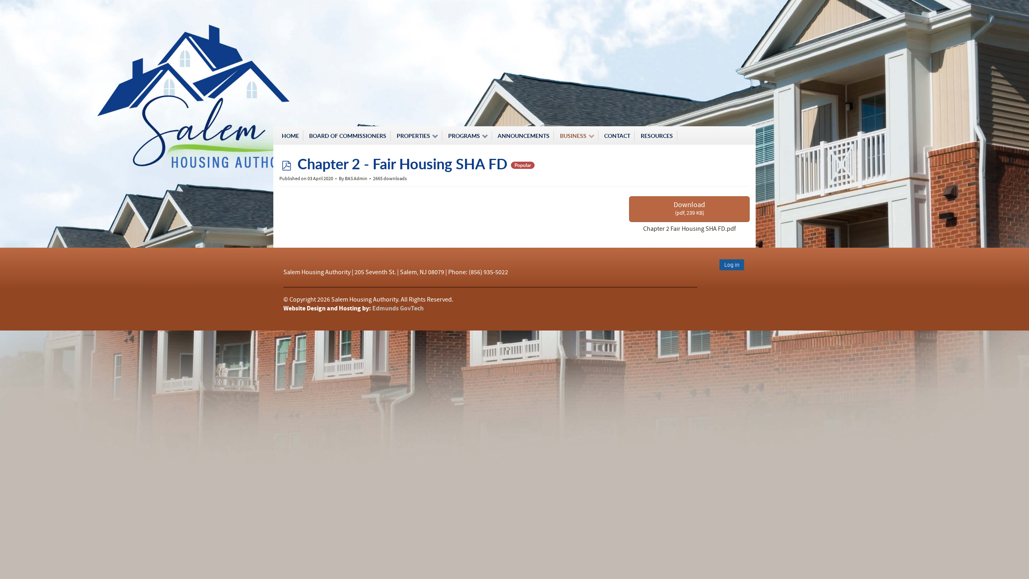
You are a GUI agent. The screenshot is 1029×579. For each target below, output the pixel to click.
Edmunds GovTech (398, 308)
